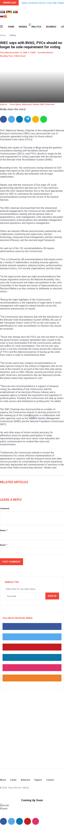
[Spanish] (5, 16)
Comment (4, 508)
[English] (2, 12)
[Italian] (12, 12)
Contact (50, 780)
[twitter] (11, 119)
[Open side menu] (1, 26)
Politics (36, 27)
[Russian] (2, 16)
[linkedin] (19, 119)
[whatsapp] (43, 119)
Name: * (4, 530)
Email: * (3, 545)
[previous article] (61, 2)
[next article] (56, 2)
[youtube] (27, 821)
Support (38, 780)
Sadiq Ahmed (46, 52)
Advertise (25, 780)
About (3, 780)
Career (13, 780)
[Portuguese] (16, 12)
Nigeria (23, 27)
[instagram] (35, 821)
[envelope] (35, 119)
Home (11, 27)
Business (51, 27)
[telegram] (27, 119)
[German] (9, 12)
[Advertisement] (32, 729)
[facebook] (3, 119)
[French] (5, 12)
